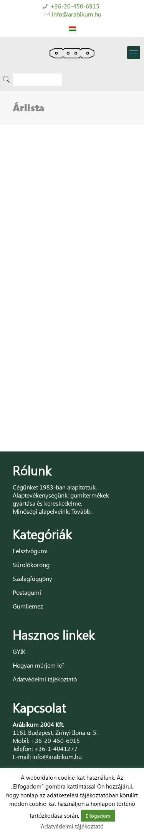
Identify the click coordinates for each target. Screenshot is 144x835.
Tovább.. (82, 511)
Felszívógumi (30, 551)
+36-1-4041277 (56, 748)
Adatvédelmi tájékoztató (45, 679)
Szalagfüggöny (32, 578)
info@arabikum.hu (76, 14)
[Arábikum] (72, 52)
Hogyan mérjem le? (39, 665)
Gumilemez (28, 606)
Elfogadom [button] (98, 815)
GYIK (19, 651)
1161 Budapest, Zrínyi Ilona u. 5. (55, 732)
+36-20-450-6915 (74, 6)
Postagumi (27, 592)
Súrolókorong (31, 565)
